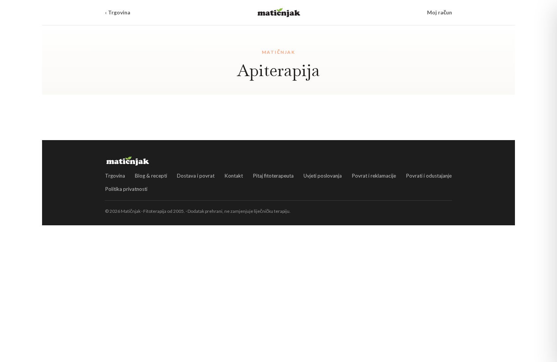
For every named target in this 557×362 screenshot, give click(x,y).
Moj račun (439, 12)
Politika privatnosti (126, 189)
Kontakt (233, 176)
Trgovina (115, 176)
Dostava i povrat (195, 176)
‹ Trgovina (117, 12)
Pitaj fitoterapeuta (273, 176)
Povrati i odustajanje (429, 176)
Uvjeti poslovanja (323, 176)
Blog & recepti (151, 176)
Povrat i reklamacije (374, 176)
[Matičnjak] (279, 12)
